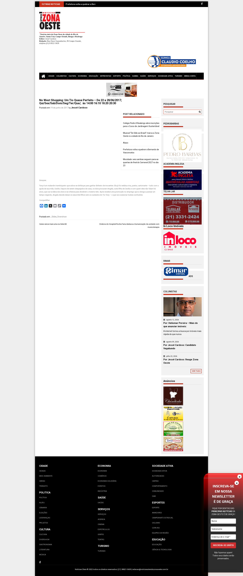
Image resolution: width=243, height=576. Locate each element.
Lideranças (44, 518)
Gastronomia (45, 544)
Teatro (101, 539)
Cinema (101, 524)
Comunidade (158, 491)
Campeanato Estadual (162, 518)
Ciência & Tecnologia (162, 550)
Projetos (43, 523)
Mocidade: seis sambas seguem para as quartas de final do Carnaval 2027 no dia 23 (140, 162)
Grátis (101, 534)
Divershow (62, 217)
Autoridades (158, 476)
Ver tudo (196, 371)
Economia (82, 76)
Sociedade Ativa (165, 76)
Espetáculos (104, 529)
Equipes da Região (160, 533)
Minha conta (190, 76)
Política (126, 76)
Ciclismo (156, 523)
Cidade (51, 76)
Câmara (43, 508)
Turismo (178, 76)
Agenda (101, 519)
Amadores (157, 513)
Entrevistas (105, 76)
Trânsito (43, 486)
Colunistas (61, 76)
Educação (93, 76)
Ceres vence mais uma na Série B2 (53, 224)
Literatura (44, 550)
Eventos (101, 486)
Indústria (102, 491)
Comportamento (159, 486)
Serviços (152, 76)
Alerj (42, 503)
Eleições (43, 513)
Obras (42, 481)
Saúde (143, 76)
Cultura (72, 76)
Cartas (155, 481)
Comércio (102, 476)
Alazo (125, 143)
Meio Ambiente (45, 476)
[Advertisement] (147, 32)
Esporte (117, 76)
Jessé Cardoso (79, 107)
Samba (135, 76)
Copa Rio (156, 528)
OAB (154, 496)
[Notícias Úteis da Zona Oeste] (43, 76)
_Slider (53, 217)
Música (42, 555)
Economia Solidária (107, 481)
